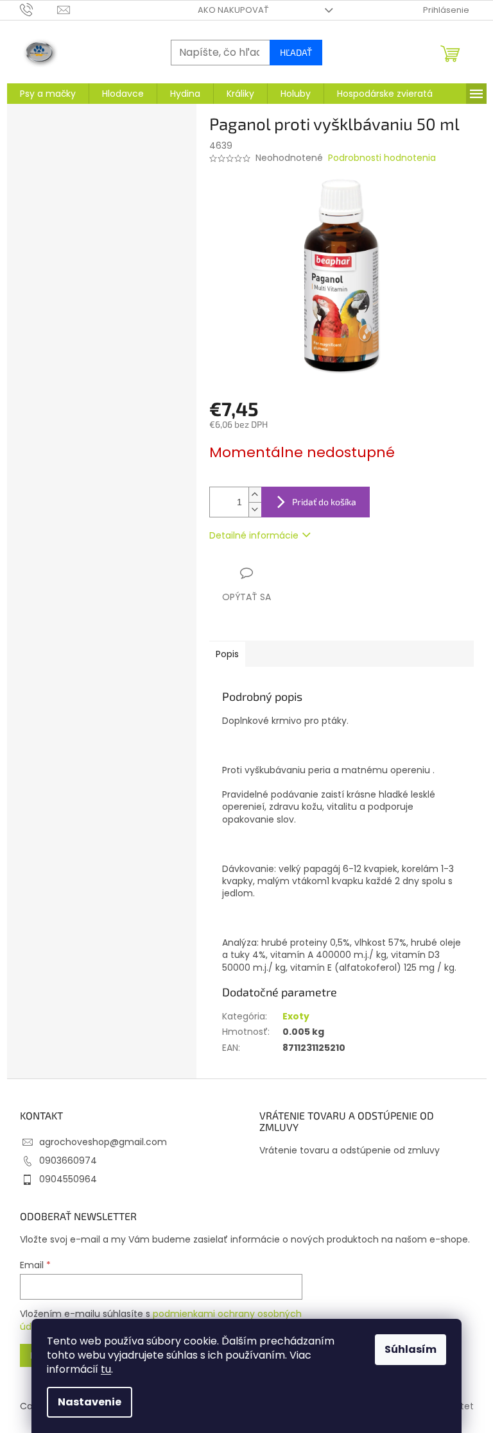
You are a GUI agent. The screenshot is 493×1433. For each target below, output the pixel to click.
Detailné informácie (253, 535)
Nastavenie (89, 1402)
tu (106, 1369)
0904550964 (68, 1179)
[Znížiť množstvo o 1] (254, 509)
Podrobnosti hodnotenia (382, 158)
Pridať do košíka (324, 501)
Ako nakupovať (233, 10)
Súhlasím (411, 1349)
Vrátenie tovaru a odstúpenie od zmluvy (349, 1150)
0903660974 (68, 1160)
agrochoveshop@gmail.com (103, 1142)
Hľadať (296, 52)
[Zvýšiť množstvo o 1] (254, 494)
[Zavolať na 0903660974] (39, 9)
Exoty (295, 1016)
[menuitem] (48, 93)
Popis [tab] (227, 654)
